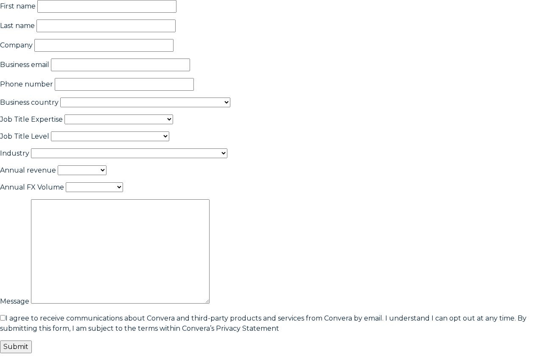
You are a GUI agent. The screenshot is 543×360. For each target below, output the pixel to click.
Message (14, 301)
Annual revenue (28, 170)
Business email (24, 65)
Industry (14, 153)
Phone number (26, 84)
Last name (17, 26)
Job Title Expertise (31, 119)
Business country (29, 102)
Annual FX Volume (32, 187)
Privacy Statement (247, 328)
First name (18, 6)
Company (16, 45)
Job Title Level (24, 136)
